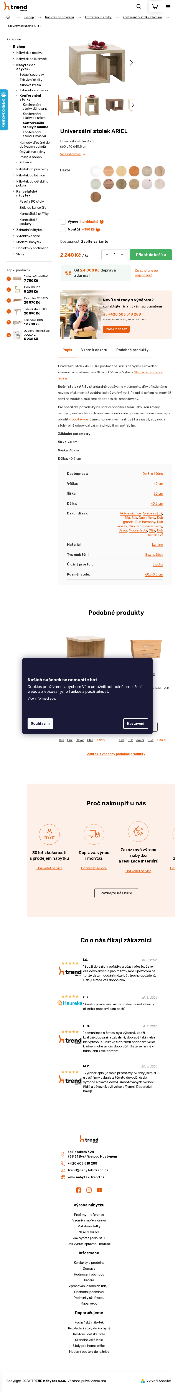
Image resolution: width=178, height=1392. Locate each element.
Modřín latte (138, 530)
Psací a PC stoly (32, 201)
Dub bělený (147, 518)
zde (52, 698)
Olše (152, 530)
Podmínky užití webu (89, 1298)
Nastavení (135, 724)
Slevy (20, 254)
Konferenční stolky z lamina (35, 125)
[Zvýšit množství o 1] (122, 254)
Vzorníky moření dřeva (89, 1220)
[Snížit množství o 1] (107, 254)
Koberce (26, 162)
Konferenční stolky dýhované (35, 107)
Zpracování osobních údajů (89, 1286)
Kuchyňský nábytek (89, 1322)
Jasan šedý (153, 526)
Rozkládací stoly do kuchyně (89, 1328)
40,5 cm (157, 504)
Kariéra (89, 1280)
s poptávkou (78, 419)
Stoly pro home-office (89, 1346)
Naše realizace (89, 1232)
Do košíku (151, 254)
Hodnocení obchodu (89, 1274)
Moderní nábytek (28, 242)
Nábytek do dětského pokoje (32, 183)
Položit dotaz (116, 329)
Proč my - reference (89, 1215)
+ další (100, 740)
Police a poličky (31, 157)
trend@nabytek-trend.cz (88, 1170)
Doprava (89, 1269)
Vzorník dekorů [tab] (94, 350)
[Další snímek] (131, 62)
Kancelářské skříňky (34, 214)
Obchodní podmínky (89, 1292)
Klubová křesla (30, 85)
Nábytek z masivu (29, 53)
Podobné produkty (132, 350)
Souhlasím (40, 723)
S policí (158, 564)
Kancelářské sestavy (28, 222)
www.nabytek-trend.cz (86, 1177)
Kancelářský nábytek (26, 193)
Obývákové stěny (32, 152)
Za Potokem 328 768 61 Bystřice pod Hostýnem (92, 1154)
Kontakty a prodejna (89, 1263)
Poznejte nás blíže (116, 893)
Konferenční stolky (30, 97)
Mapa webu (89, 1303)
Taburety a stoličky (34, 90)
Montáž (81, 229)
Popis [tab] (67, 350)
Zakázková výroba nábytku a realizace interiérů (138, 855)
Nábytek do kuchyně (31, 59)
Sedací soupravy (32, 75)
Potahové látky (89, 1226)
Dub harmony (145, 522)
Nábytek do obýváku (26, 67)
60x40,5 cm (154, 574)
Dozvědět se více (49, 868)
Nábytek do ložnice (30, 175)
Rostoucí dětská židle (89, 1334)
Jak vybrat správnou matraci (89, 1244)
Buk (134, 518)
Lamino (157, 545)
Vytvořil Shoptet (158, 1381)
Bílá (127, 518)
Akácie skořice (130, 513)
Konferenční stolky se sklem (34, 116)
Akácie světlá (152, 513)
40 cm (158, 484)
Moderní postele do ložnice (89, 1352)
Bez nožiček (154, 555)
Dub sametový (155, 532)
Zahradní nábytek (29, 230)
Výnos (83, 221)
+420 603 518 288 (124, 314)
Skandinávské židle (89, 1340)
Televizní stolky (31, 80)
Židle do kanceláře (33, 208)
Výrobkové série (28, 236)
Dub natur (136, 526)
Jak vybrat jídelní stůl (89, 1238)
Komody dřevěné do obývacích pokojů (35, 145)
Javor (123, 530)
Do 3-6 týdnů (152, 474)
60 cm (158, 493)
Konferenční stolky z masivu (34, 134)
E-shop (19, 47)
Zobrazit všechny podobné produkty (116, 754)
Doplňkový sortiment (32, 248)
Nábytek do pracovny (32, 169)
